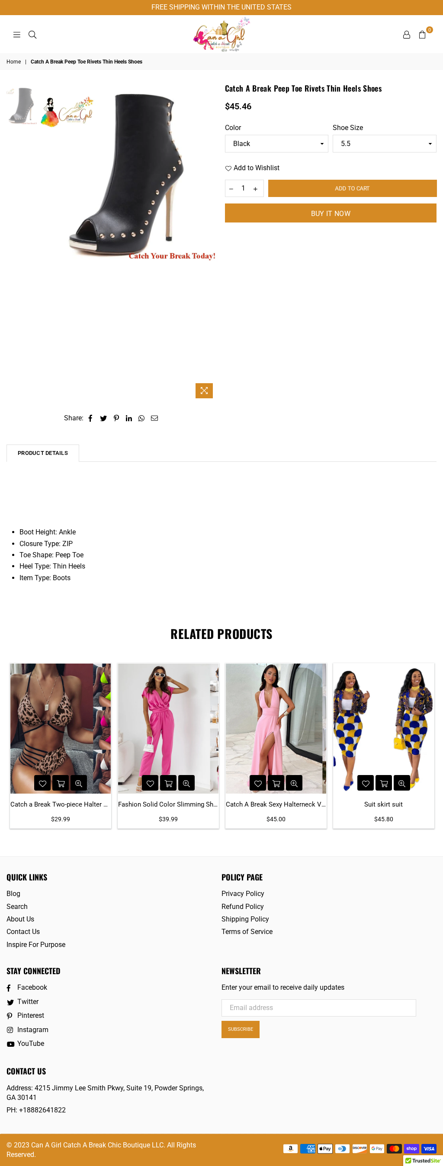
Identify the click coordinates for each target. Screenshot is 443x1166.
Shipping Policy (245, 919)
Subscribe (240, 1029)
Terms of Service (247, 932)
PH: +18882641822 (36, 1110)
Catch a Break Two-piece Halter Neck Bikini (60, 804)
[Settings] (406, 34)
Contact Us (23, 932)
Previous (45, 242)
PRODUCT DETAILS (43, 453)
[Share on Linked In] (129, 418)
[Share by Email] (154, 418)
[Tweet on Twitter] (103, 418)
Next (210, 242)
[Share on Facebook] (90, 418)
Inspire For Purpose (35, 944)
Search (17, 906)
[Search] (32, 34)
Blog (13, 894)
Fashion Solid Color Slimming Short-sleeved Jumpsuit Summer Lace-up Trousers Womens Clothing (168, 804)
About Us (20, 919)
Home (13, 62)
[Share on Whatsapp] (141, 418)
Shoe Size (348, 128)
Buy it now (330, 214)
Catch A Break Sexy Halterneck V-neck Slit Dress (276, 804)
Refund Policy (243, 906)
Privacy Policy (243, 894)
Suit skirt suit (383, 804)
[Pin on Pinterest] (116, 418)
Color (233, 128)
